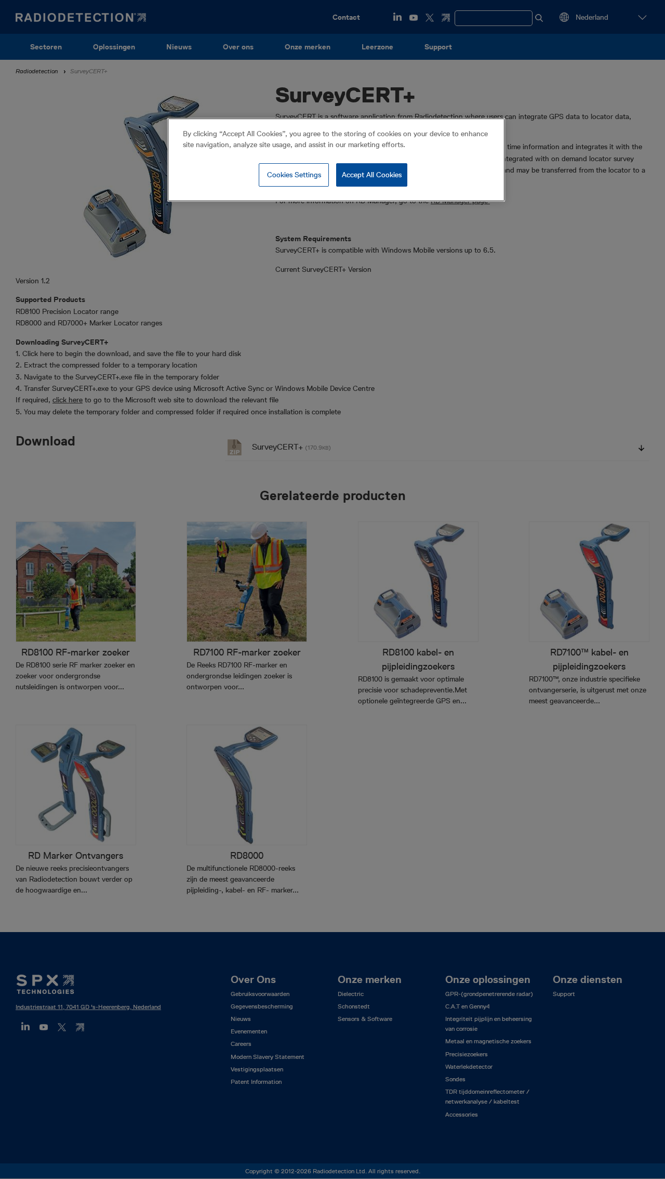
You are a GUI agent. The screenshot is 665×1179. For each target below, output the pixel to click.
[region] (336, 160)
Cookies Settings (294, 174)
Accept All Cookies (372, 174)
